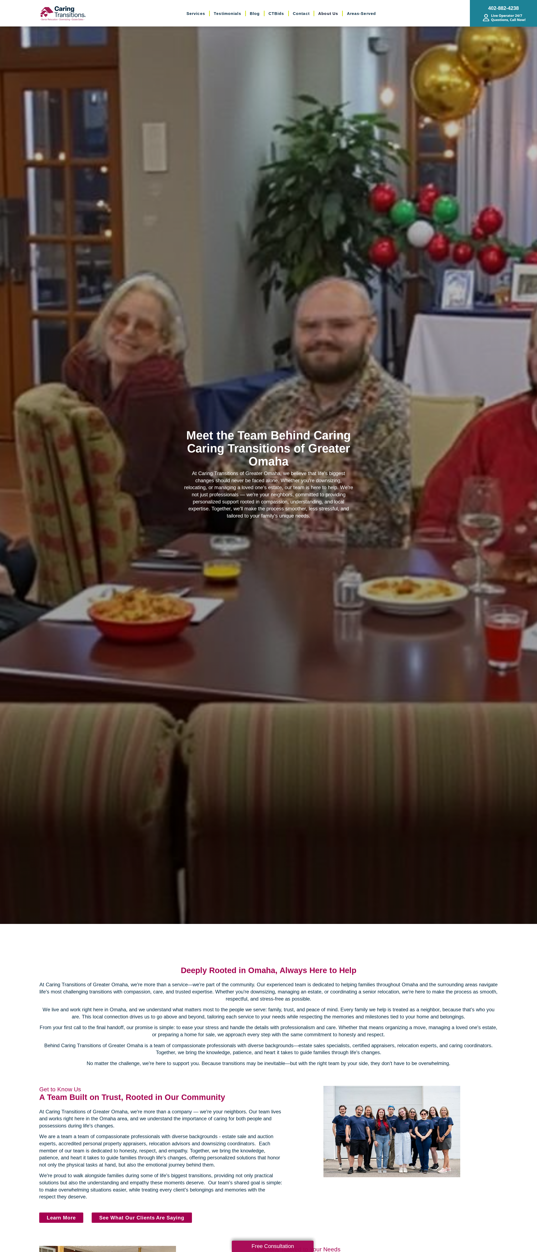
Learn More (61, 1217)
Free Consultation (273, 1246)
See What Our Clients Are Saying (141, 1217)
